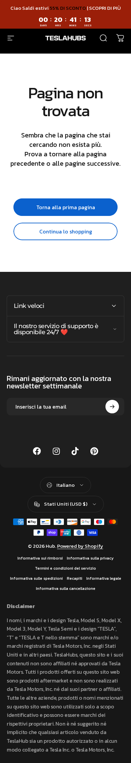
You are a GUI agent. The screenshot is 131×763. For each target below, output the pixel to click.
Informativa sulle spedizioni (36, 578)
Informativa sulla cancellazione (65, 588)
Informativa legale (103, 578)
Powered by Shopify (80, 546)
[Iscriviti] (112, 406)
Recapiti (74, 578)
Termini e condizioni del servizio (65, 568)
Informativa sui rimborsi (40, 558)
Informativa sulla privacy (90, 558)
